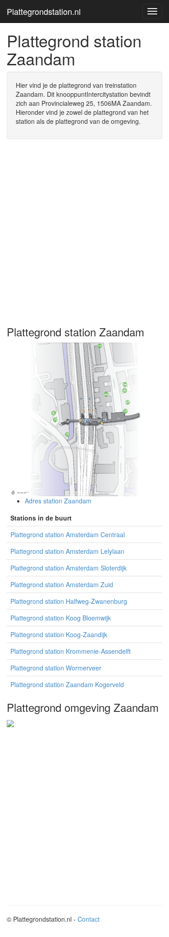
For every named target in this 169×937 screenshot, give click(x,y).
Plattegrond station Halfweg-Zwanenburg (68, 601)
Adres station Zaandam (58, 500)
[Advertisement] (84, 232)
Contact (89, 918)
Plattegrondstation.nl (44, 11)
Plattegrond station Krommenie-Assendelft (70, 651)
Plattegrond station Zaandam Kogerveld (67, 684)
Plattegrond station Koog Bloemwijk (60, 617)
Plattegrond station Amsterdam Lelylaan (67, 551)
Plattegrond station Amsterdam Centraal (67, 534)
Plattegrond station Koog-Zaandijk (58, 634)
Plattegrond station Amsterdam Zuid (61, 584)
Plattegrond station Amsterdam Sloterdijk (68, 567)
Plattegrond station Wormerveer (55, 667)
